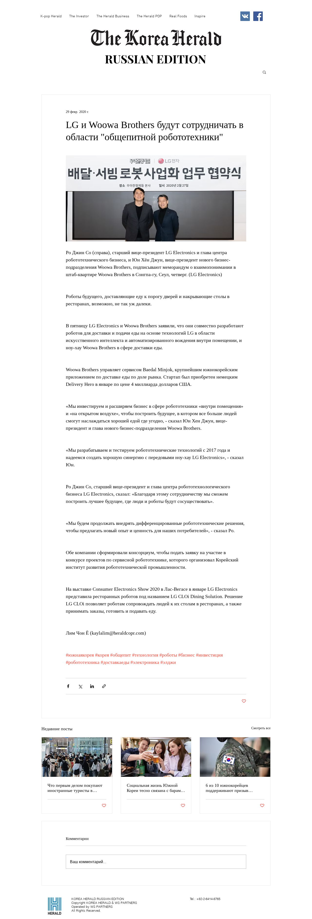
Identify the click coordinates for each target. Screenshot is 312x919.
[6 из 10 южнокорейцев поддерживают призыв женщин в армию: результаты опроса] (235, 757)
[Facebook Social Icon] (258, 16)
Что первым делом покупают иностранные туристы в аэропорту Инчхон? (75, 788)
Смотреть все (261, 728)
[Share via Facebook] (68, 686)
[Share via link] (104, 686)
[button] (264, 72)
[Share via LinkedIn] (92, 686)
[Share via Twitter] (80, 686)
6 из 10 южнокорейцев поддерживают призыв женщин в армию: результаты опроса (233, 788)
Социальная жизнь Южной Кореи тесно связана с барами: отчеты (155, 788)
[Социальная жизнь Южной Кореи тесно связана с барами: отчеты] (156, 757)
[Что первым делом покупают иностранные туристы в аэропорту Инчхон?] (77, 757)
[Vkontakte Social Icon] (245, 16)
